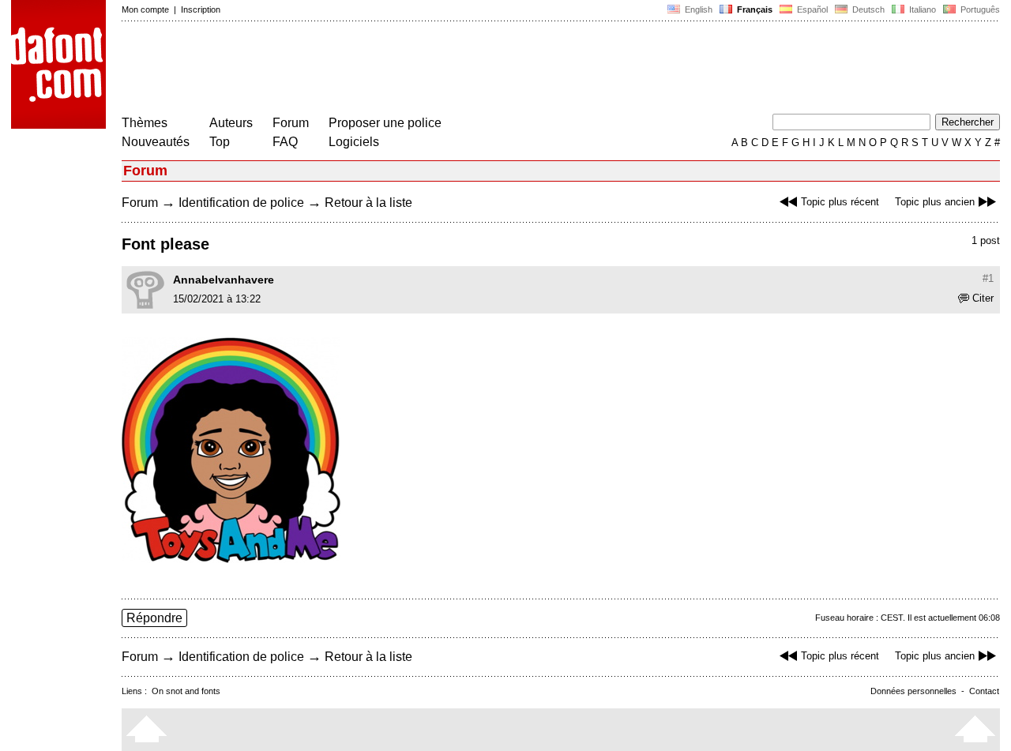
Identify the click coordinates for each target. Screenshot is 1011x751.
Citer (983, 298)
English (697, 9)
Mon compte (145, 9)
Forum (290, 123)
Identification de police (241, 202)
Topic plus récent (840, 202)
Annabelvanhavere (223, 279)
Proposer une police (385, 123)
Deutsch (867, 9)
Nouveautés (156, 141)
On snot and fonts (186, 691)
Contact (984, 691)
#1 (988, 278)
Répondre (154, 618)
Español (811, 9)
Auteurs (231, 123)
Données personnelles (913, 691)
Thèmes (144, 123)
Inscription (200, 9)
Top (219, 141)
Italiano (921, 9)
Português (978, 9)
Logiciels (354, 141)
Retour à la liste (368, 202)
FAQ (285, 141)
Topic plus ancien (935, 202)
